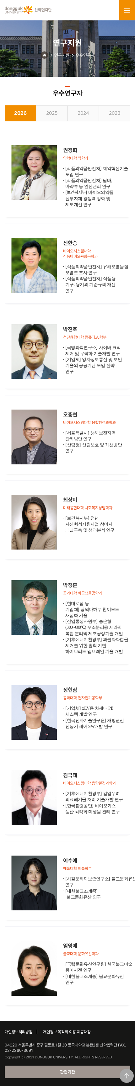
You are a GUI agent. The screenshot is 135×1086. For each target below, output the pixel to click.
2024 (83, 113)
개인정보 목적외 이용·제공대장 (67, 1032)
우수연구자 (85, 55)
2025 (51, 113)
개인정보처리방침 (18, 1032)
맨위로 (127, 1076)
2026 (20, 113)
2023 (115, 113)
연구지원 (61, 55)
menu (127, 10)
